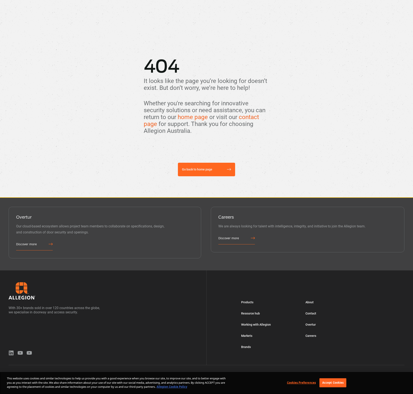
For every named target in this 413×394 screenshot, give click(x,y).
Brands (155, 3)
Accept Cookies (333, 383)
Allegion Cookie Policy (172, 387)
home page (193, 117)
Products (44, 3)
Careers (310, 335)
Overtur (194, 3)
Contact (310, 313)
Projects (233, 3)
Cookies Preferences (301, 383)
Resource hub (69, 3)
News (213, 3)
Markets (133, 3)
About (174, 3)
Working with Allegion (103, 3)
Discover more (26, 244)
